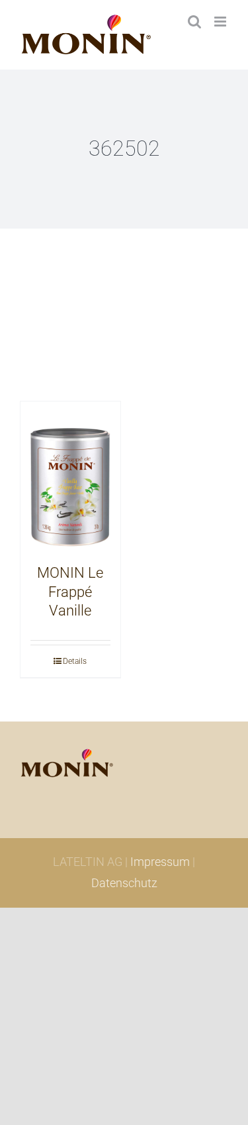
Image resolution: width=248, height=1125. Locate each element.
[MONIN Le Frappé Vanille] (70, 476)
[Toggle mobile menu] (221, 21)
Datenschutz (124, 883)
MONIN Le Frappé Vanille (70, 591)
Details (75, 661)
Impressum (160, 862)
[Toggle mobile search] (194, 21)
